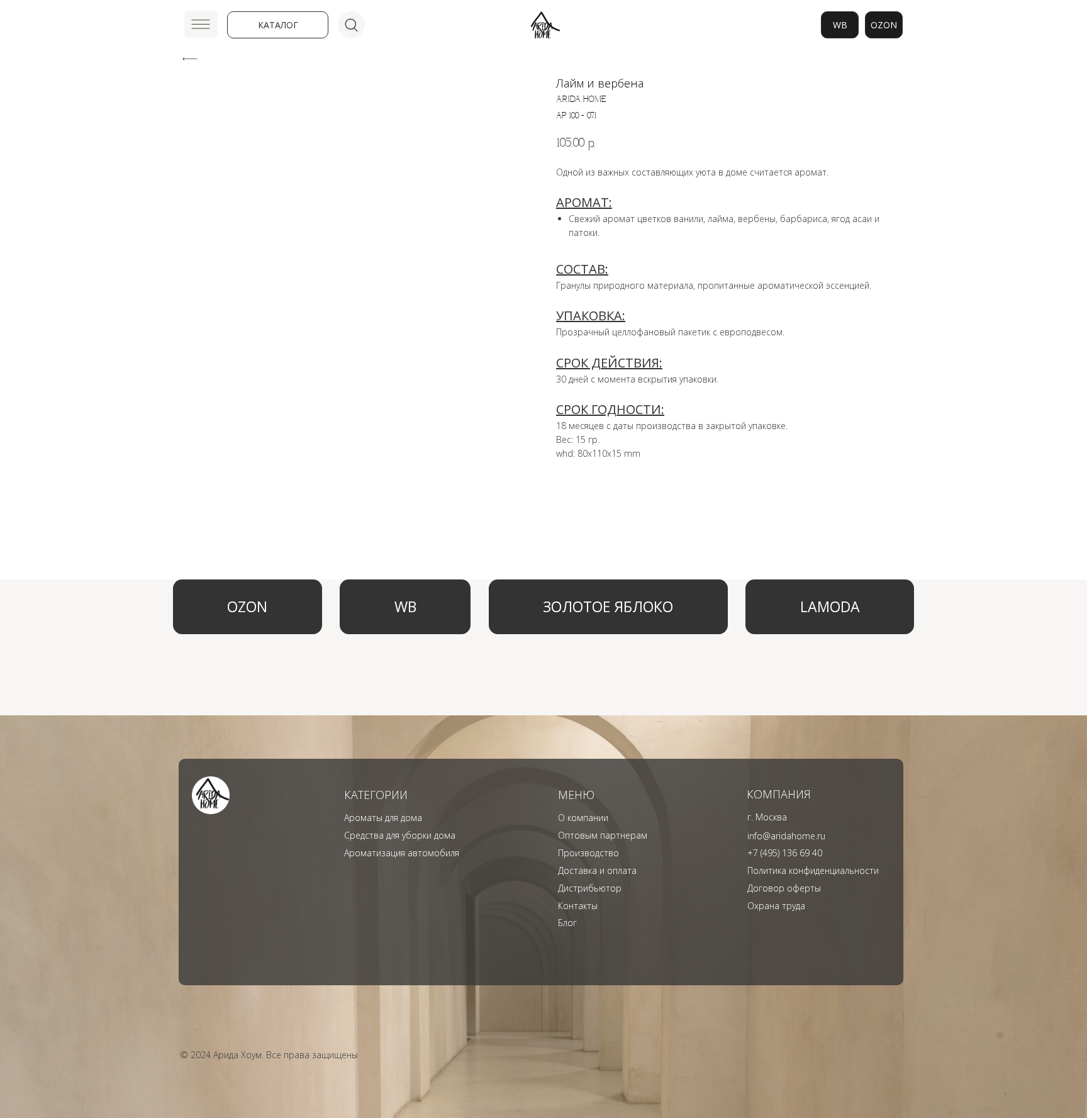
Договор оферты (784, 888)
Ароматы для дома (383, 818)
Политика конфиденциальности (813, 870)
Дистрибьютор (590, 888)
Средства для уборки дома (399, 835)
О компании (583, 818)
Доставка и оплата (597, 870)
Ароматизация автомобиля (401, 853)
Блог (567, 923)
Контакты (578, 906)
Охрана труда (776, 906)
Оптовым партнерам (602, 835)
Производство (588, 853)
